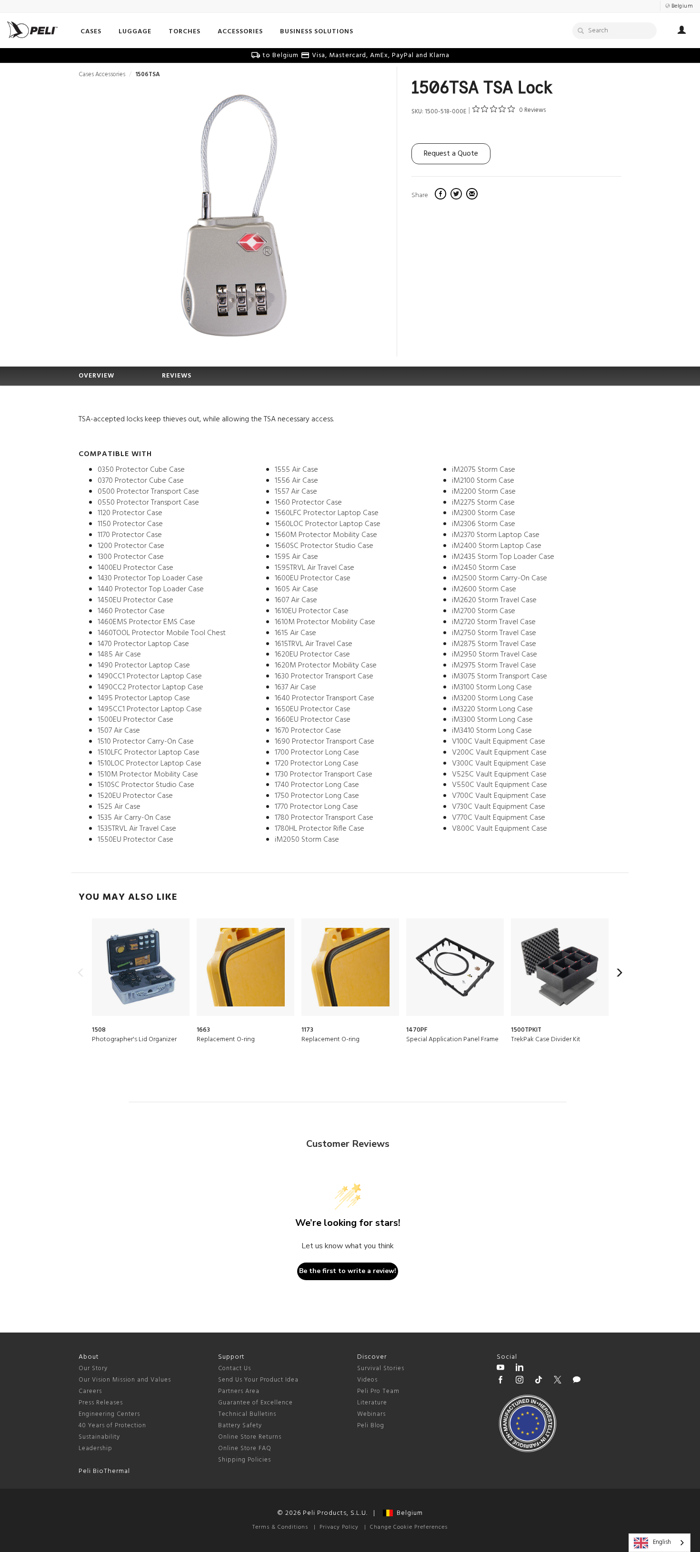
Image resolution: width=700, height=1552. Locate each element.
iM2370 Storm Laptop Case (496, 535)
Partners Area (239, 1391)
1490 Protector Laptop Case (144, 665)
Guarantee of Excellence (255, 1403)
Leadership (95, 1448)
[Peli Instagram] (519, 1381)
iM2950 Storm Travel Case (494, 654)
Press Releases (101, 1403)
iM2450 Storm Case (484, 568)
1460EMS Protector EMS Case (146, 622)
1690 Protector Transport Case (324, 742)
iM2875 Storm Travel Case (494, 644)
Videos (367, 1380)
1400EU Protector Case (135, 568)
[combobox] (659, 1542)
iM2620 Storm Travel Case (494, 600)
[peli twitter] (557, 1381)
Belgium (408, 1513)
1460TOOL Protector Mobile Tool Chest (162, 633)
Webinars (371, 1414)
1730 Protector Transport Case (323, 774)
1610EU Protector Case (312, 611)
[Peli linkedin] (519, 1369)
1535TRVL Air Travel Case (137, 829)
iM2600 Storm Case (484, 589)
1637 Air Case (295, 687)
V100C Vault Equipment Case (498, 742)
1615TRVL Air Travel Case (313, 644)
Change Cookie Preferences (409, 1527)
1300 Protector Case (131, 557)
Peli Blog (370, 1426)
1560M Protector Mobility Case (326, 535)
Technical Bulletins (247, 1414)
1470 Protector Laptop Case (143, 644)
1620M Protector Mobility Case (326, 665)
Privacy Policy (339, 1527)
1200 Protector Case (131, 546)
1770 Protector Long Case (316, 807)
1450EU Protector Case (135, 600)
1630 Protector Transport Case (324, 676)
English (662, 1542)
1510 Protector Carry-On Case (146, 742)
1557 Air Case (296, 492)
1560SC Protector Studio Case (324, 546)
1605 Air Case (296, 589)
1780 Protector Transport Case (324, 818)
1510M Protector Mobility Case (148, 774)
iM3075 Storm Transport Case (499, 676)
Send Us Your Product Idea (258, 1380)
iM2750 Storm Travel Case (494, 633)
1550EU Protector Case (135, 840)
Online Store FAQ (244, 1448)
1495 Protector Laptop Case (144, 698)
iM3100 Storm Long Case (492, 687)
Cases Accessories (102, 75)
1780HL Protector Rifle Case (319, 829)
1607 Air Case (296, 600)
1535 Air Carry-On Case (134, 818)
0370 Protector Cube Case (141, 481)
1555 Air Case (296, 470)
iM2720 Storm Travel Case (494, 622)
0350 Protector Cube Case (141, 470)
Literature (372, 1403)
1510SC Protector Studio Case (146, 785)
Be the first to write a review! (347, 1270)
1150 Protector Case (130, 524)
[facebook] (442, 195)
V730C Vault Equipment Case (498, 807)
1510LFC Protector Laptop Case (149, 752)
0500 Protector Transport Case (148, 492)
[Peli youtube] (500, 1369)
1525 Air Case (119, 807)
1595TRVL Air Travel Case (314, 568)
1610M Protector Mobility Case (325, 622)
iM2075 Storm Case (483, 470)
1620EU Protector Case (312, 654)
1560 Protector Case (308, 503)
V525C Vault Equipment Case (499, 774)
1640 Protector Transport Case (324, 698)
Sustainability (99, 1437)
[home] (32, 29)
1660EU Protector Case (312, 720)
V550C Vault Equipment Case (499, 785)
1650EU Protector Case (312, 709)
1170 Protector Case (130, 535)
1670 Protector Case (308, 731)
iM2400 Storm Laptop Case (496, 546)
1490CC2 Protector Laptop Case (150, 687)
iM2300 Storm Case (483, 513)
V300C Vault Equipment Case (499, 763)
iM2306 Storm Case (483, 524)
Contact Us (234, 1368)
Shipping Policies (244, 1460)
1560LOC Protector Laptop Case (327, 524)
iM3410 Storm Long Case (492, 731)
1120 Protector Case (130, 513)
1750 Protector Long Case (317, 796)
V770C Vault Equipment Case (498, 818)
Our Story (93, 1368)
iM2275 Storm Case (483, 503)
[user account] (682, 31)
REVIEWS (176, 375)
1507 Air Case (119, 731)
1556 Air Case (296, 481)
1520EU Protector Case (135, 796)
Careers (90, 1391)
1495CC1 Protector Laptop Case (150, 709)
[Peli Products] (500, 1381)
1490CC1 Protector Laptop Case (150, 676)
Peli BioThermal (104, 1471)
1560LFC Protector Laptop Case (327, 513)
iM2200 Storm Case (484, 492)
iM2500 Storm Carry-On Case (499, 578)
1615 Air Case (295, 633)
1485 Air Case (119, 654)
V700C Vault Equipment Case (499, 796)
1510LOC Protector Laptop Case (149, 763)
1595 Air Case (296, 557)
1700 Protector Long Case (317, 752)
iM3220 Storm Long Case (492, 709)
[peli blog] (576, 1381)
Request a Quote (451, 154)
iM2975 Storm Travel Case (494, 665)
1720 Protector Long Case (317, 763)
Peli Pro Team (378, 1391)
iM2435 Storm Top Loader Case (503, 557)
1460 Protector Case (131, 611)
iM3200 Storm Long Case (492, 698)
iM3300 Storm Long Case (492, 720)
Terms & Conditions (280, 1527)
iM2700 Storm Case (483, 611)
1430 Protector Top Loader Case (150, 578)
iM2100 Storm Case (483, 481)
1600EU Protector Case (312, 578)
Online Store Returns (249, 1437)
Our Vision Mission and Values (125, 1380)
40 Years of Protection (112, 1426)
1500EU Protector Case (135, 720)
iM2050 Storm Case (307, 840)
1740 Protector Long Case (317, 785)
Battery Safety (240, 1426)
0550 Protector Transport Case (148, 503)
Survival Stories (380, 1368)
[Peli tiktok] (538, 1381)
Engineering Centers (109, 1414)
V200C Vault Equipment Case (499, 752)
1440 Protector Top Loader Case (151, 589)
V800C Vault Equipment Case (499, 829)
